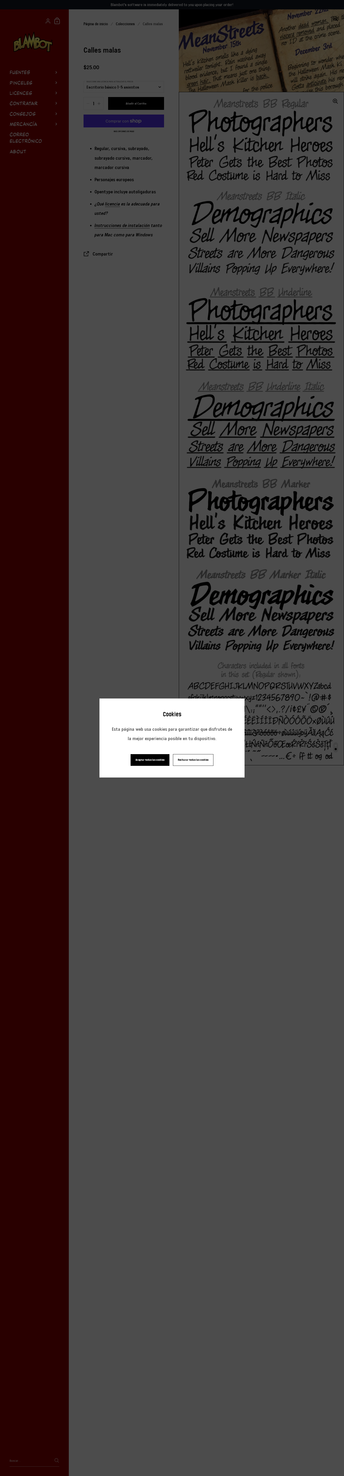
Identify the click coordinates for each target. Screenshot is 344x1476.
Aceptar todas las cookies (150, 759)
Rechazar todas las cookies (193, 759)
